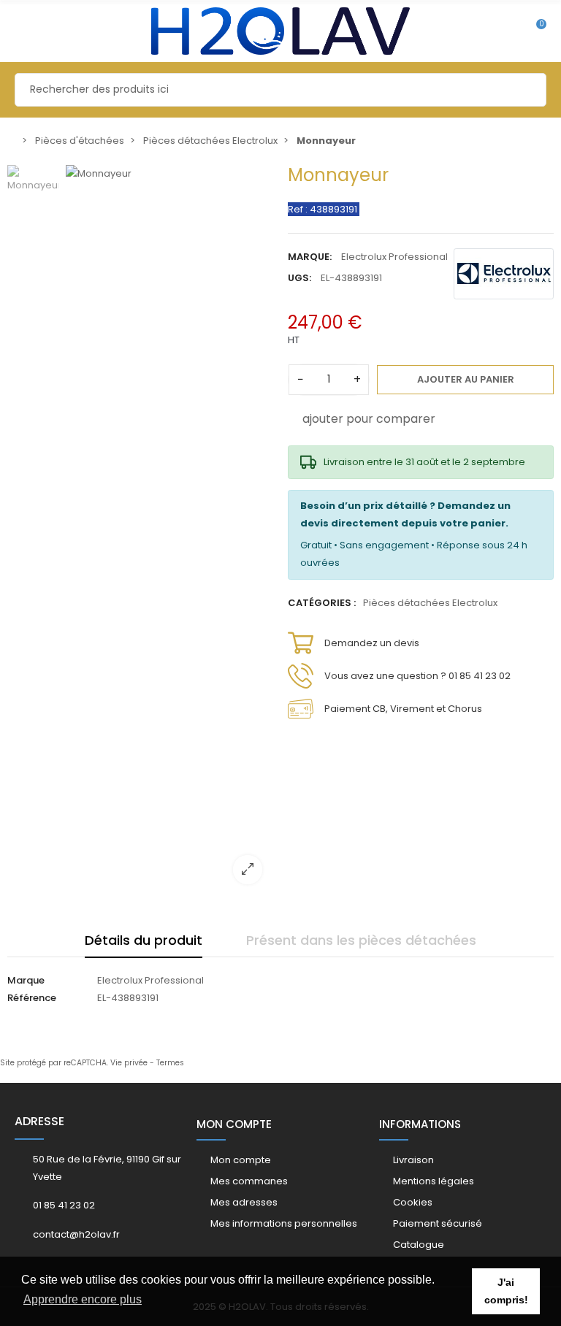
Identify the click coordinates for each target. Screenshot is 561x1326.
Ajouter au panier (465, 379)
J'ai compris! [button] (506, 1291)
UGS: (299, 278)
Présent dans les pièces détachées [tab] (361, 940)
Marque (26, 980)
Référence (31, 998)
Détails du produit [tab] (143, 940)
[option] (169, 530)
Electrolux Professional (394, 257)
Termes (170, 1062)
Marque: (310, 257)
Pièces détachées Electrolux (430, 603)
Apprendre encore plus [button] (82, 1299)
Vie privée (129, 1062)
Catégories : (322, 603)
